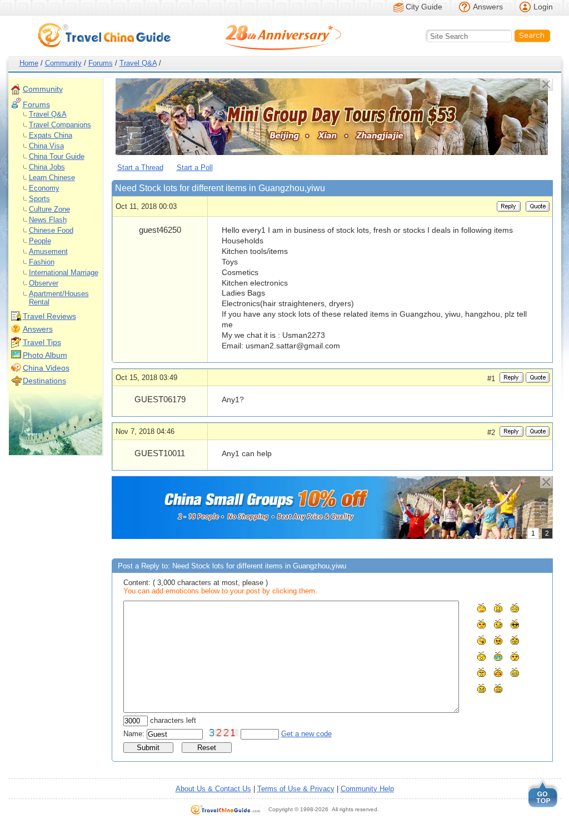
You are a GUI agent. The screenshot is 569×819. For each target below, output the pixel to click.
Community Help (367, 789)
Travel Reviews (49, 316)
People (40, 241)
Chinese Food (51, 230)
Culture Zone (49, 209)
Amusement (48, 251)
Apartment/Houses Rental (59, 297)
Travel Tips (42, 342)
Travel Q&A (138, 63)
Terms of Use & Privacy (296, 789)
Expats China (50, 135)
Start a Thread (140, 167)
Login (543, 6)
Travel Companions (60, 125)
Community (63, 63)
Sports (39, 198)
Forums (100, 63)
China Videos (46, 367)
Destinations (44, 380)
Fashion (41, 262)
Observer (43, 283)
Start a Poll (195, 167)
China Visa (46, 146)
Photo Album (45, 355)
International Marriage (63, 272)
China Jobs (47, 167)
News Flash (48, 220)
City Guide (424, 6)
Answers (488, 6)
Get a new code (306, 734)
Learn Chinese (52, 177)
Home (28, 63)
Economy (44, 188)
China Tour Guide (56, 156)
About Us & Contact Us (213, 789)
